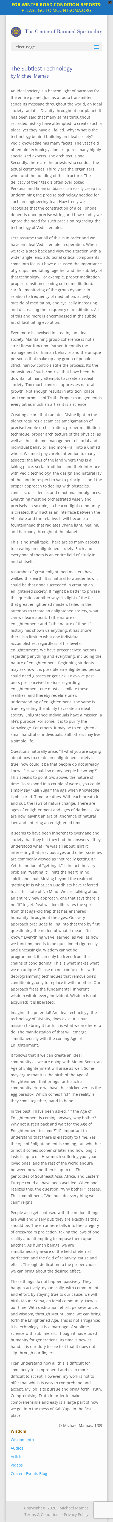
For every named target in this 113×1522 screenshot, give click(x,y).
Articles (17, 1456)
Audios (17, 1448)
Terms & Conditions (42, 1514)
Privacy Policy (76, 1514)
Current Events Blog (29, 1473)
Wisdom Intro (23, 1439)
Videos (17, 1465)
